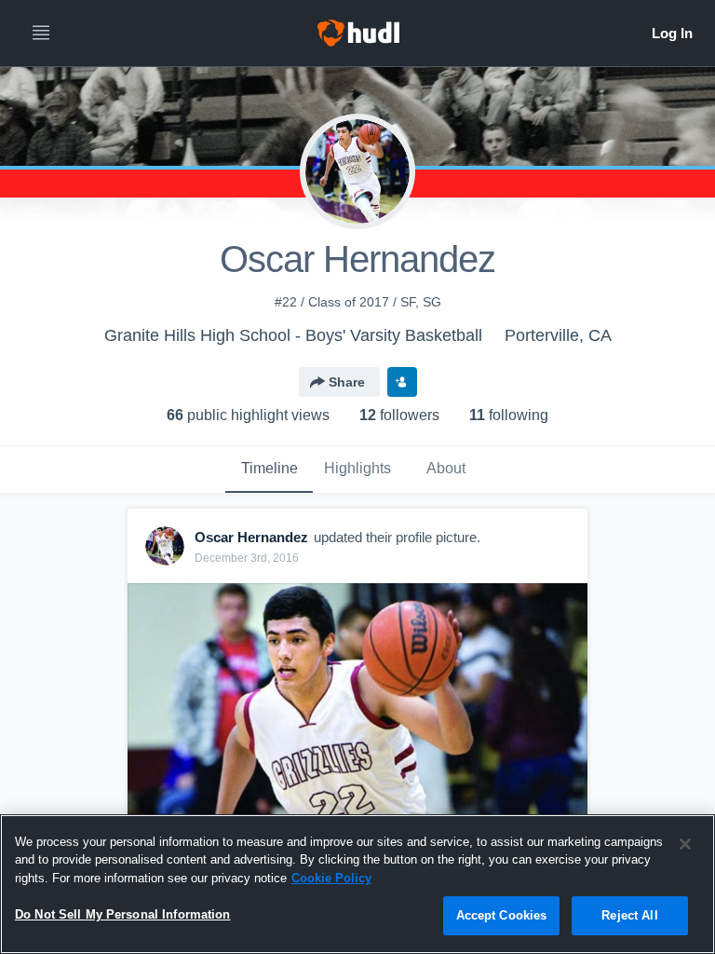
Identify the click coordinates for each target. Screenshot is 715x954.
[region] (357, 884)
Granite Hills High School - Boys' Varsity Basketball (293, 335)
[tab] (269, 469)
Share (347, 382)
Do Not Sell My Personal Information (123, 914)
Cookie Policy (331, 878)
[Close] (685, 844)
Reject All (629, 915)
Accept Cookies (501, 915)
